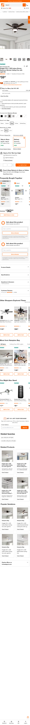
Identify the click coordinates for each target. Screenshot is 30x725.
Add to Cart (23, 165)
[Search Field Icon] (24, 4)
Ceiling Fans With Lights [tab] (16, 344)
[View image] (1, 59)
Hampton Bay (5, 520)
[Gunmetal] (13, 116)
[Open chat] (29, 20)
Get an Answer (15, 233)
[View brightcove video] (19, 59)
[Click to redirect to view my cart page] (27, 5)
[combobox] (14, 4)
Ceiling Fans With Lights (22, 11)
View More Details (6, 108)
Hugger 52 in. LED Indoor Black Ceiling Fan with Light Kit (7, 524)
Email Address (5, 424)
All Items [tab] (3, 344)
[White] (25, 116)
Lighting (5, 11)
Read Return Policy (8, 174)
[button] (15, 267)
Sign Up (25, 427)
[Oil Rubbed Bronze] (21, 116)
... (0, 11)
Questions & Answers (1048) (18, 73)
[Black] (1, 116)
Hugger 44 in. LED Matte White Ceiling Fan (22, 551)
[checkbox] (4, 157)
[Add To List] (24, 66)
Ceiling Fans (11, 11)
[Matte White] (17, 116)
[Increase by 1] (12, 165)
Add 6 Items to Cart (9, 215)
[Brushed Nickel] (5, 116)
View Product (5, 472)
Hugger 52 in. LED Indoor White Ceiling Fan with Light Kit (7, 551)
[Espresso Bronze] (9, 116)
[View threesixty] (15, 59)
